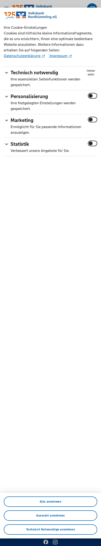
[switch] (92, 96)
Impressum (58, 56)
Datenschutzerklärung (22, 56)
